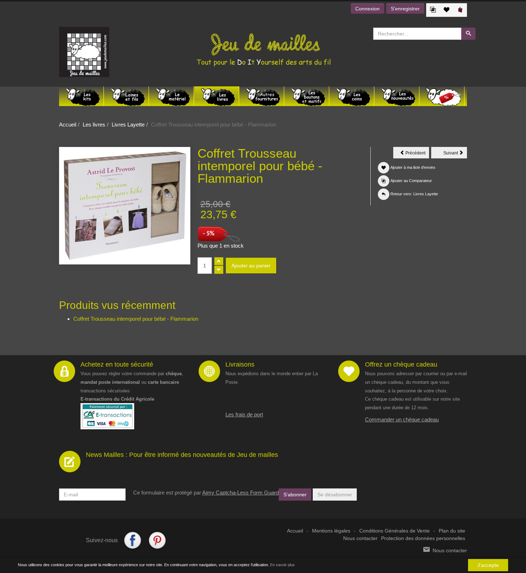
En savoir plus (282, 565)
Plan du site (452, 531)
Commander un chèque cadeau (402, 419)
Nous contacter (360, 538)
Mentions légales (331, 531)
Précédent (416, 154)
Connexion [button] (367, 8)
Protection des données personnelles (423, 538)
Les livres (94, 124)
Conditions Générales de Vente (394, 531)
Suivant (455, 154)
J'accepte (488, 565)
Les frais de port (244, 414)
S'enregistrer (405, 8)
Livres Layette (128, 124)
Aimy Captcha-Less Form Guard (240, 493)
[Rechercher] (468, 34)
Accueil (67, 124)
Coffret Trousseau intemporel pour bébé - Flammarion (135, 319)
